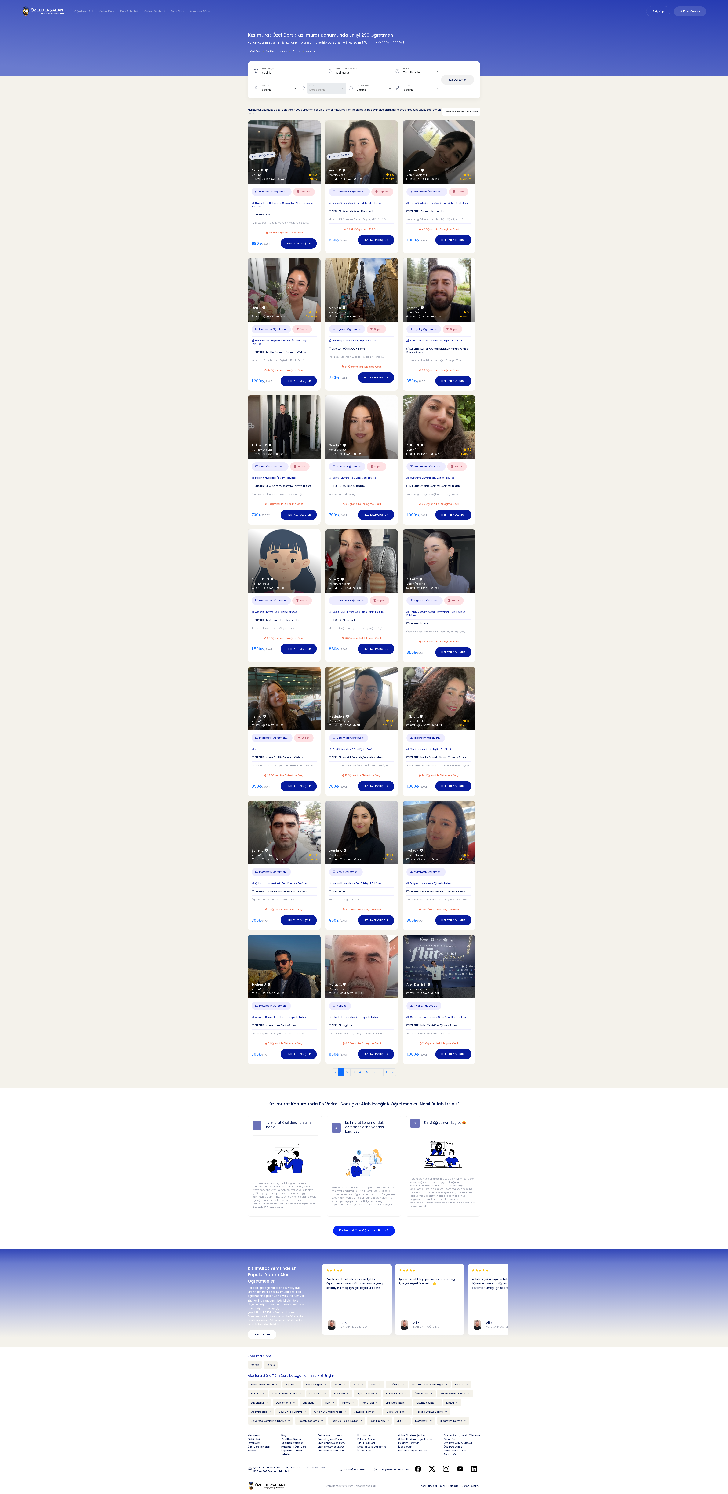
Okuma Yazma (425, 1402)
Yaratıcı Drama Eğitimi (430, 1412)
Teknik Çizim (377, 1421)
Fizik (328, 1402)
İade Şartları (364, 1450)
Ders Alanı (177, 11)
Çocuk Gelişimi (395, 1412)
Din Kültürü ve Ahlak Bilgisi (428, 1384)
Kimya (450, 1402)
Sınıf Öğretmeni (395, 1402)
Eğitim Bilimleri (395, 1393)
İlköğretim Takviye (451, 1421)
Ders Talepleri (129, 11)
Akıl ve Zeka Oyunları (453, 1393)
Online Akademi (154, 11)
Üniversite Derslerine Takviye (269, 1421)
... (380, 1072)
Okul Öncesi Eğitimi (290, 1412)
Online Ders (106, 11)
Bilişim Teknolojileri (262, 1384)
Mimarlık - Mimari (364, 1412)
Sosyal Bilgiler (314, 1384)
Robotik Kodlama (309, 1421)
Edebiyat (308, 1402)
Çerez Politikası (470, 1486)
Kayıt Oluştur (691, 11)
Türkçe (346, 1402)
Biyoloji (290, 1384)
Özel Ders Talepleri (259, 1446)
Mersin (255, 1365)
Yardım (252, 1450)
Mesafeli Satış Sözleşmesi (372, 1446)
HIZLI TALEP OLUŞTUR (299, 243)
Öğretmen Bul (83, 11)
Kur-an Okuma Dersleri (328, 1412)
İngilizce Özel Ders (292, 1450)
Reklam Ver (450, 1454)
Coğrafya (395, 1384)
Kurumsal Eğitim (200, 11)
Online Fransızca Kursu (331, 1450)
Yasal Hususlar (428, 1486)
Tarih (374, 1384)
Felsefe (460, 1384)
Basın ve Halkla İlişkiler (345, 1421)
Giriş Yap (658, 11)
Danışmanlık (284, 1402)
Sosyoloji (339, 1393)
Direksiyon (316, 1393)
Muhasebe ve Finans (285, 1393)
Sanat (338, 1384)
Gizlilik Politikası (449, 1486)
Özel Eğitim (422, 1393)
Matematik (422, 1421)
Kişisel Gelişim (365, 1393)
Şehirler (285, 1454)
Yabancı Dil (258, 1402)
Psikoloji (256, 1393)
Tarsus (271, 1365)
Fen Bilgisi (368, 1402)
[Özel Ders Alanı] (43, 11)
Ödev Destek (259, 1412)
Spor (356, 1384)
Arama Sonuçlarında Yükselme (462, 1435)
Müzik (400, 1421)
